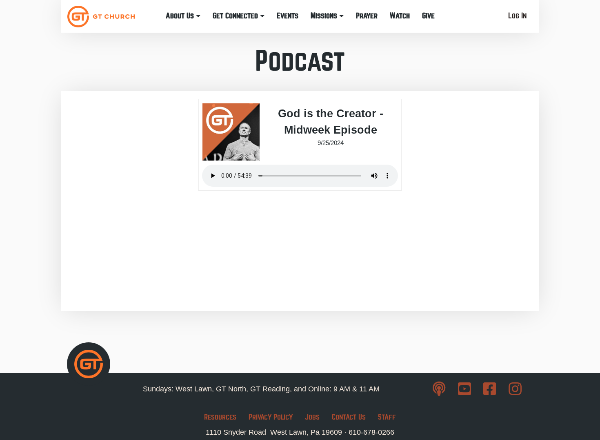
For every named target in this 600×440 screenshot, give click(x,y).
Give (428, 16)
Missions (325, 16)
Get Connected (236, 16)
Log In (517, 16)
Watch (400, 16)
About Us (181, 16)
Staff (387, 417)
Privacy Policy (271, 417)
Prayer (367, 16)
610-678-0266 (371, 432)
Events (287, 16)
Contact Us (349, 417)
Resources (220, 417)
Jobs (312, 417)
